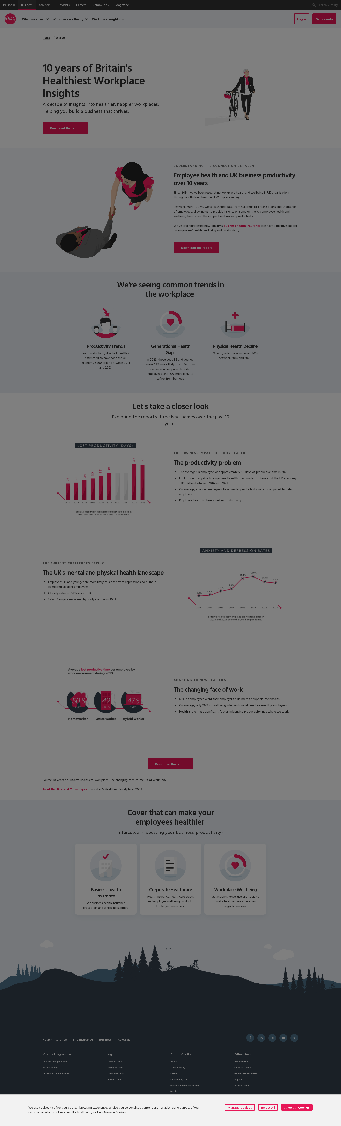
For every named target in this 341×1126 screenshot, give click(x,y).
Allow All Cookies (296, 1107)
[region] (170, 1110)
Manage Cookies (240, 1107)
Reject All (268, 1107)
